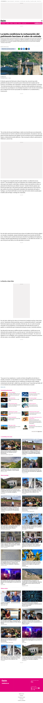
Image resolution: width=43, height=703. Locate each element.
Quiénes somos (21, 693)
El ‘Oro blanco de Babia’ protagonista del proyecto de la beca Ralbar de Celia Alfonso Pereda (11, 622)
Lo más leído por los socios (6, 436)
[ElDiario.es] (38, 23)
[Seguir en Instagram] (37, 688)
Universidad (24, 23)
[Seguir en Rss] (34, 689)
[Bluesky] (24, 49)
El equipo (21, 695)
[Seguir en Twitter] (32, 688)
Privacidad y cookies (21, 697)
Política (7, 23)
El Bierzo (29, 23)
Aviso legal (21, 698)
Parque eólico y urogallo (33, 1)
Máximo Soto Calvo (4, 605)
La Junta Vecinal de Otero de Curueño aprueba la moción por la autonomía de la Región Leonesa (32, 622)
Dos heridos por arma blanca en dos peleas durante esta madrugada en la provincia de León (11, 582)
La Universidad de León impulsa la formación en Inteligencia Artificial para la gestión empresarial (32, 604)
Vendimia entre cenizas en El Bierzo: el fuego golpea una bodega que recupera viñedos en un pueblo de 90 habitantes (31, 452)
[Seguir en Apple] (32, 681)
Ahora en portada (4, 475)
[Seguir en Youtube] (39, 688)
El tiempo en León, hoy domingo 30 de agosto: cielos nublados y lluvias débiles (10, 469)
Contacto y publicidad (21, 700)
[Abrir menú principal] (41, 20)
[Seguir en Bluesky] (31, 688)
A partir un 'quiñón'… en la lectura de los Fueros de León (10, 603)
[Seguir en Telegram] (35, 688)
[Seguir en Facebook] (34, 688)
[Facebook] (21, 49)
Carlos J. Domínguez (4, 547)
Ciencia (19, 23)
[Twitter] (26, 49)
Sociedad (15, 23)
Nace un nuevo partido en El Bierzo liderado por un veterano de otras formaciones (9, 452)
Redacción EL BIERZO (4, 454)
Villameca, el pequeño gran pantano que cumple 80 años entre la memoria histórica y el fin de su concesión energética (11, 491)
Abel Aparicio (3, 493)
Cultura (11, 23)
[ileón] (7, 680)
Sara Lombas (24, 529)
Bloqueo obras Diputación (11, 1)
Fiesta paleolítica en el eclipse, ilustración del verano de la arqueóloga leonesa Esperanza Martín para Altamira (10, 527)
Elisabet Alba (24, 454)
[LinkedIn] (29, 49)
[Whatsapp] (19, 49)
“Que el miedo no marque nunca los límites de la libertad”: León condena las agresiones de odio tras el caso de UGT (31, 545)
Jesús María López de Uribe (5, 529)
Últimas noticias (4, 588)
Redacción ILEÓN (4, 471)
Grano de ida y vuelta (22, 1)
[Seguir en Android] (31, 681)
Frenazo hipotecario (17, 1)
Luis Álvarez (24, 493)
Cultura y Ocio (3, 387)
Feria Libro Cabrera (39, 1)
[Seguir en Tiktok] (31, 689)
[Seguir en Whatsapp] (32, 689)
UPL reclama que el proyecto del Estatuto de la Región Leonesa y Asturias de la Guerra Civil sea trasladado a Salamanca (10, 563)
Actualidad (3, 23)
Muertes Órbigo (28, 1)
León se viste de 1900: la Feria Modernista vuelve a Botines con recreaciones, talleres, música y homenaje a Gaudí (10, 545)
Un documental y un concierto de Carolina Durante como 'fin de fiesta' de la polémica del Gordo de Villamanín (32, 527)
